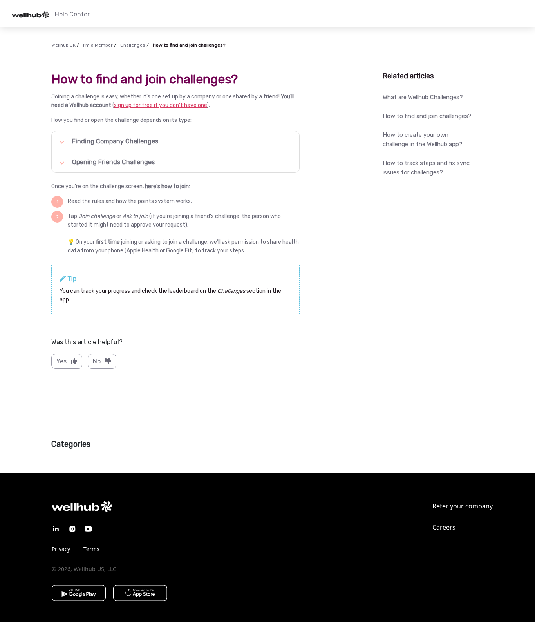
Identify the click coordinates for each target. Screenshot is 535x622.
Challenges (132, 45)
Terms (91, 549)
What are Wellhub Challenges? (423, 97)
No (97, 361)
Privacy (61, 549)
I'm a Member (98, 45)
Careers (443, 527)
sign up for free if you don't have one (160, 105)
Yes (61, 361)
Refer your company (462, 506)
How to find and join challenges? (427, 116)
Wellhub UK (63, 45)
